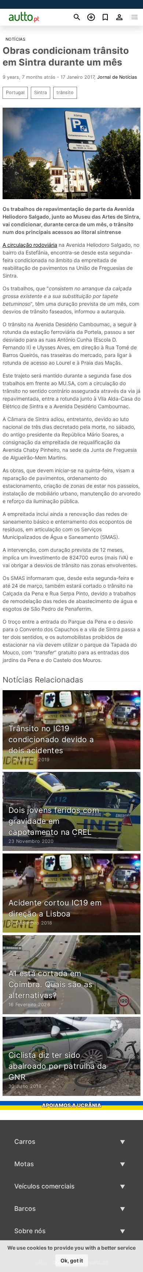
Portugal (15, 92)
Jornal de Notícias (117, 77)
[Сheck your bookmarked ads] (105, 17)
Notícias (15, 39)
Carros (24, 1141)
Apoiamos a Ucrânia (71, 1105)
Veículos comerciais (44, 1186)
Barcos (25, 1208)
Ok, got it (71, 1260)
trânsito (65, 92)
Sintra (40, 92)
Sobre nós (29, 1231)
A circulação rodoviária (30, 245)
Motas (24, 1164)
